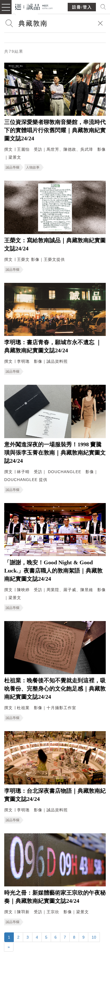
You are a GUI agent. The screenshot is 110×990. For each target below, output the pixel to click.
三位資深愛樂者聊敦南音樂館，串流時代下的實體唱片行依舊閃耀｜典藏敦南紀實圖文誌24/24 (55, 130)
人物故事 (32, 167)
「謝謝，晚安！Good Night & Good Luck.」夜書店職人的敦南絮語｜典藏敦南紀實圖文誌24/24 (53, 570)
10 (94, 937)
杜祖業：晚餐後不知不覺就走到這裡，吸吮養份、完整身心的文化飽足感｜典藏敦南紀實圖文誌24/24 (55, 688)
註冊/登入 (82, 7)
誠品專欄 (12, 167)
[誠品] (34, 6)
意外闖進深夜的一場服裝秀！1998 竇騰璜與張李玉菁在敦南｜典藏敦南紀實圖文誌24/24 (55, 452)
